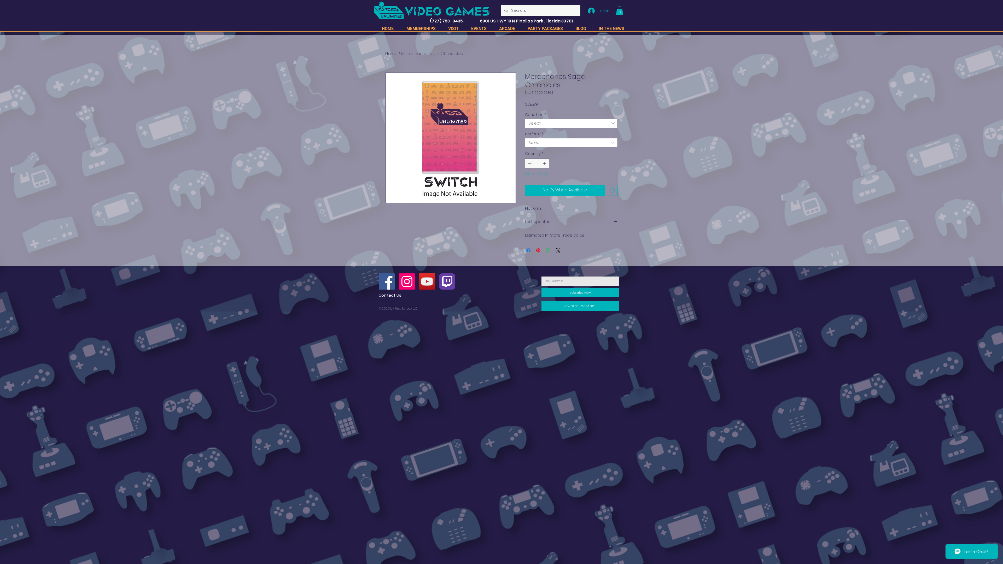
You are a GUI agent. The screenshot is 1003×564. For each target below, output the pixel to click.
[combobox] (571, 123)
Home (391, 54)
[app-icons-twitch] (447, 281)
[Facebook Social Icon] (387, 281)
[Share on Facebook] (528, 250)
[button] (619, 10)
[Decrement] (529, 163)
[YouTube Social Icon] (427, 281)
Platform (534, 134)
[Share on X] (558, 250)
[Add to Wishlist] (612, 190)
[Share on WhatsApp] (548, 250)
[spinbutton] (537, 163)
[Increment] (545, 163)
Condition (535, 115)
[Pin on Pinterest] (538, 250)
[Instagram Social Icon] (407, 281)
